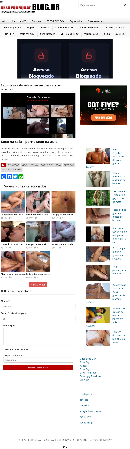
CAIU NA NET (19, 21)
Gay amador (75, 21)
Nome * (5, 301)
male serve (85, 416)
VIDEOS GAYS (91, 33)
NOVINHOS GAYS (64, 27)
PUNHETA (9, 33)
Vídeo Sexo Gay (88, 358)
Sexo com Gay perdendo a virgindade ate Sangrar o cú (119, 235)
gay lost (84, 399)
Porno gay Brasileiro (90, 376)
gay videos (13, 165)
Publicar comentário (38, 367)
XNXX (107, 33)
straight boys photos (90, 411)
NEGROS (45, 27)
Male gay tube (27, 33)
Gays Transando (88, 372)
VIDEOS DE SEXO (70, 33)
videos (6, 169)
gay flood (84, 405)
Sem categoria (47, 33)
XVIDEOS (120, 33)
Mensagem (9, 325)
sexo (58, 165)
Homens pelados (12, 27)
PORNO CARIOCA (115, 27)
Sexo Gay (84, 362)
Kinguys (31, 27)
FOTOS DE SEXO (55, 21)
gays (24, 165)
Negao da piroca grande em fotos (119, 270)
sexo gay (69, 165)
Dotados (36, 21)
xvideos (17, 169)
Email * (14, 313)
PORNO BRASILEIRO (89, 27)
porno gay (46, 165)
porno (34, 165)
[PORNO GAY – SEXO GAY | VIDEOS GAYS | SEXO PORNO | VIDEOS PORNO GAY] (30, 14)
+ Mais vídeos (38, 284)
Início (3, 21)
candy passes (87, 394)
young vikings (87, 422)
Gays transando (96, 21)
